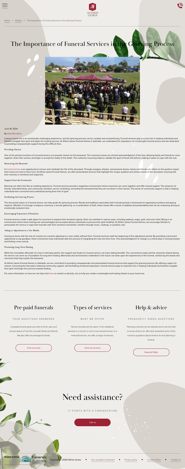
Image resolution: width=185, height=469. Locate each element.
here (51, 273)
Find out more (33, 348)
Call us (92, 422)
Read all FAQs (151, 352)
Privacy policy (131, 459)
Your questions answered (103, 459)
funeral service (13, 169)
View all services (92, 348)
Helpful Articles (11, 457)
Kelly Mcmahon (14, 133)
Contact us (176, 459)
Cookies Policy (154, 459)
